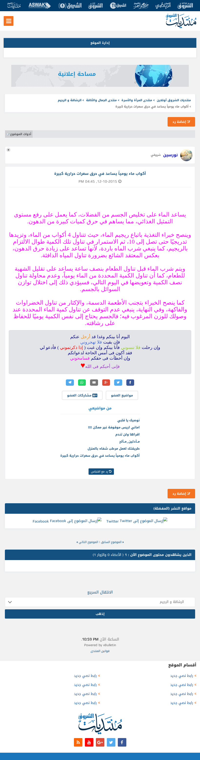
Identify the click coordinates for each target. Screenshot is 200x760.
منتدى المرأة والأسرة (136, 100)
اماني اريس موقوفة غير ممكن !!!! (114, 427)
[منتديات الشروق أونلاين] (181, 27)
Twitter (112, 521)
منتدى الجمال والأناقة (101, 100)
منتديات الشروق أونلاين (174, 100)
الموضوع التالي (88, 542)
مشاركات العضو (79, 395)
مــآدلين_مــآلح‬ (129, 441)
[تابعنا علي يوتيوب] (89, 742)
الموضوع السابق (111, 542)
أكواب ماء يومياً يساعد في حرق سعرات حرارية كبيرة (100, 456)
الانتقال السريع (100, 592)
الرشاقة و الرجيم (69, 100)
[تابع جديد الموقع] (78, 742)
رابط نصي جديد (181, 675)
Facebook (41, 521)
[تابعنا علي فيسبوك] (122, 742)
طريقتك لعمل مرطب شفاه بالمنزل (114, 448)
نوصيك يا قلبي (128, 420)
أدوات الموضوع (20, 134)
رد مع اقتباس (100, 471)
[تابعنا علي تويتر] (111, 742)
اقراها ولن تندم (127, 434)
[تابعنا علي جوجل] (100, 742)
